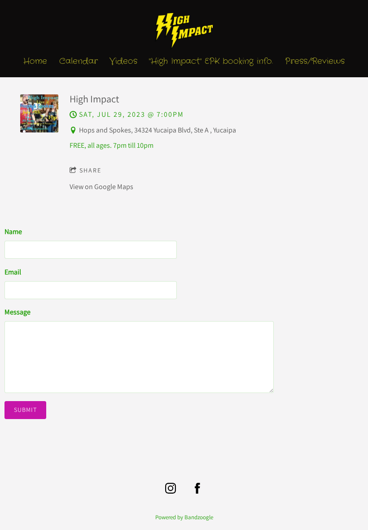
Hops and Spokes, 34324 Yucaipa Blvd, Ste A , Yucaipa (157, 130)
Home (35, 61)
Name (13, 231)
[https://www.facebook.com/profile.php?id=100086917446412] (197, 488)
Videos (123, 61)
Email (12, 272)
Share (90, 170)
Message (17, 312)
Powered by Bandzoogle (184, 517)
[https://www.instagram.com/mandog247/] (170, 488)
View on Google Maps (101, 186)
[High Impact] (39, 130)
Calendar (78, 61)
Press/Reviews (315, 61)
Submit (25, 410)
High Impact (94, 99)
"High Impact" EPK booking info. (211, 61)
